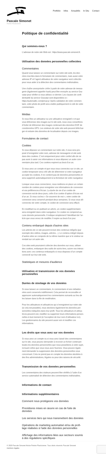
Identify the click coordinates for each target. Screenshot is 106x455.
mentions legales (13, 448)
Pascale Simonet (19, 21)
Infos (66, 11)
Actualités (75, 11)
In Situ (86, 11)
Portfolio (56, 11)
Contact (95, 11)
